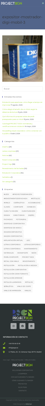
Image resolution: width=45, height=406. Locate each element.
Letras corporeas (12, 244)
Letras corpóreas (8, 151)
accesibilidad (34, 203)
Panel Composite (9, 160)
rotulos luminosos (12, 282)
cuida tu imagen (11, 211)
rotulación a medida (27, 265)
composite (18, 207)
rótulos (29, 282)
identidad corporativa (14, 223)
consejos (31, 207)
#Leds (6, 194)
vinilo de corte (24, 286)
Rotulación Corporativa (11, 173)
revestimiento (29, 261)
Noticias (5, 155)
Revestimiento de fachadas (13, 168)
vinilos (28, 290)
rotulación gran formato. (16, 274)
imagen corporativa (13, 236)
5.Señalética (19, 203)
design (7, 215)
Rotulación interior (13, 278)
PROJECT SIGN (28, 257)
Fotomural (21, 219)
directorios (18, 215)
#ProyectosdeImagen (22, 194)
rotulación (9, 265)
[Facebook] (22, 326)
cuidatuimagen (28, 211)
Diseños (5, 147)
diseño (31, 215)
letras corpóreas (12, 249)
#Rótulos (35, 198)
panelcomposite (11, 257)
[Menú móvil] (43, 3)
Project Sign (7, 164)
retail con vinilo (11, 261)
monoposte (22, 253)
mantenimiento (30, 249)
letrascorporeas (32, 244)
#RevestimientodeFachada (15, 198)
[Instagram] (13, 326)
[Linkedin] (31, 326)
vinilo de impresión (12, 290)
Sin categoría (7, 182)
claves (7, 207)
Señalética (6, 177)
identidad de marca (12, 228)
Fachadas (8, 219)
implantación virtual (13, 240)
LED (28, 240)
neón (34, 253)
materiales (9, 253)
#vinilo (7, 203)
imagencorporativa (13, 232)
